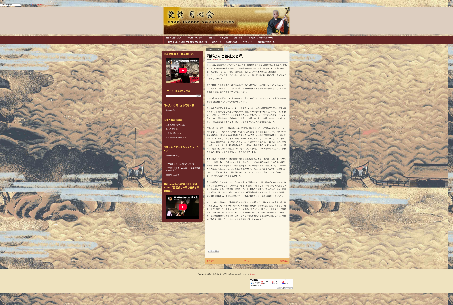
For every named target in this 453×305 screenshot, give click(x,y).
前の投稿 (284, 261)
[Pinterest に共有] (218, 251)
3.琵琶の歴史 (171, 133)
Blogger (252, 274)
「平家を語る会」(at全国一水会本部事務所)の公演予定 (186, 41)
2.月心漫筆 (227, 60)
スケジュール (247, 41)
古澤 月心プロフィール (195, 37)
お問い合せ (238, 37)
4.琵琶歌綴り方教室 (174, 137)
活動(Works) (216, 41)
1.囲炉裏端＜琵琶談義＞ (176, 124)
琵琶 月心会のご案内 (173, 37)
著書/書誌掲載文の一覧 (266, 41)
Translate (39, 5)
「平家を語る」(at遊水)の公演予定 (260, 37)
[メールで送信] (209, 251)
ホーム (247, 261)
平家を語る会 (172, 155)
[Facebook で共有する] (216, 251)
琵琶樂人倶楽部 (231, 41)
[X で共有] (214, 251)
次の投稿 (210, 261)
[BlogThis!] (211, 251)
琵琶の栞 (212, 37)
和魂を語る (224, 37)
